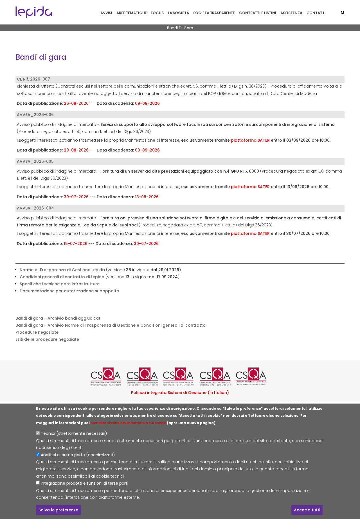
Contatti (316, 12)
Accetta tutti (307, 510)
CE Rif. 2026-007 (33, 79)
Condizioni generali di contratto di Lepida (62, 277)
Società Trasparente (214, 12)
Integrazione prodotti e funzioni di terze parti (84, 483)
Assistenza (291, 12)
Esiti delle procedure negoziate (47, 339)
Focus (157, 12)
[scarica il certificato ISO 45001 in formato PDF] (216, 376)
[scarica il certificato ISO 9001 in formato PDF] (107, 376)
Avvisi (106, 12)
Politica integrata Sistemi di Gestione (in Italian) (180, 392)
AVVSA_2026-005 (35, 161)
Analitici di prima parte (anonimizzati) (78, 455)
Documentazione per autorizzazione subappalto (69, 291)
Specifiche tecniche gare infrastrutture (60, 284)
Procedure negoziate (36, 332)
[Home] (33, 12)
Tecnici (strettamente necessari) (74, 433)
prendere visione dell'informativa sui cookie (128, 422)
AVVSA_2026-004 (35, 208)
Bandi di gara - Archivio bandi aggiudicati (58, 318)
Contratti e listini (257, 12)
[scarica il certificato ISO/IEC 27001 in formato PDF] (143, 376)
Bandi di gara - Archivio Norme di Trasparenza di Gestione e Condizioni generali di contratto (110, 325)
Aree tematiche (131, 12)
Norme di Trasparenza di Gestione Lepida (62, 270)
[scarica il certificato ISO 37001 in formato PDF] (180, 376)
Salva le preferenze (58, 510)
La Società (178, 12)
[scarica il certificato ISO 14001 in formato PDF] (252, 376)
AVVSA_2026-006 (35, 114)
